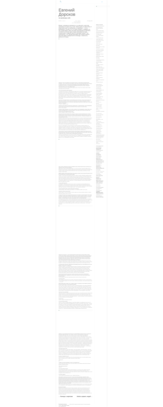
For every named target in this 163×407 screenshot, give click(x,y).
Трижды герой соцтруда (99, 69)
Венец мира (98, 45)
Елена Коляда (98, 169)
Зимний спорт (98, 42)
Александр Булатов (99, 145)
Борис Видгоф (98, 156)
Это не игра (98, 58)
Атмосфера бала (98, 87)
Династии (97, 103)
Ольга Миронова (98, 188)
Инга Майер (101, 172)
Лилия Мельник (98, 176)
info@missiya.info (63, 406)
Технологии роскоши (99, 128)
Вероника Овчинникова (99, 159)
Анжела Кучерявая (98, 154)
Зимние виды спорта (99, 44)
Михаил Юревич (98, 184)
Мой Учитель (98, 139)
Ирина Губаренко (98, 174)
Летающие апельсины (99, 82)
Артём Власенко (98, 155)
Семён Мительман (99, 192)
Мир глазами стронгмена (100, 50)
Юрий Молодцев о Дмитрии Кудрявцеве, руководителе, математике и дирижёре (100, 136)
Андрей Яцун (97, 152)
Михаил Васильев (99, 183)
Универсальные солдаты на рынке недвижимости (98, 131)
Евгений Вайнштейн (98, 167)
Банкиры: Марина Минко (100, 30)
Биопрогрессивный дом (99, 114)
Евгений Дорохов (100, 168)
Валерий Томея (98, 157)
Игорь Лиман (97, 171)
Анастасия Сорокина (98, 151)
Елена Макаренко (98, 170)
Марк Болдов (99, 180)
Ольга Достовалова (99, 187)
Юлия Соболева (99, 196)
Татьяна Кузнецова (99, 195)
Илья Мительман (102, 171)
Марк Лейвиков (99, 182)
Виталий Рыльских (100, 161)
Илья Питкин (97, 172)
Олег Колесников (98, 185)
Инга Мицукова (98, 173)
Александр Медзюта (98, 149)
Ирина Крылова (99, 175)
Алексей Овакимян (99, 150)
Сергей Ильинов (99, 193)
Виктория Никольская (100, 160)
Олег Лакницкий (98, 186)
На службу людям (98, 34)
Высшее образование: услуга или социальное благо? (99, 28)
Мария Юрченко (98, 179)
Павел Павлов (98, 189)
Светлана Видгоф (99, 190)
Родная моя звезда (99, 105)
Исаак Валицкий (98, 41)
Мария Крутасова (98, 178)
